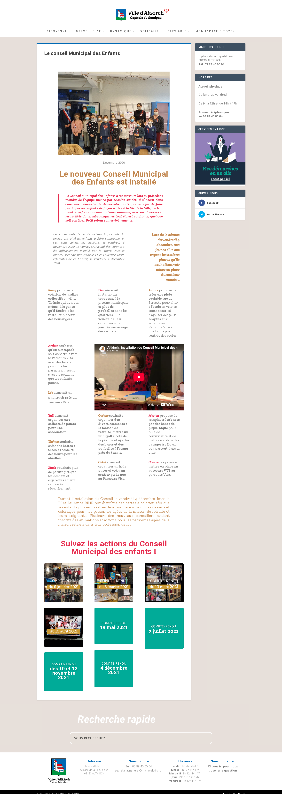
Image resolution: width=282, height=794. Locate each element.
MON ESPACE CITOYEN (215, 31)
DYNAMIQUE (120, 31)
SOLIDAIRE (149, 31)
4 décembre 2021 (113, 670)
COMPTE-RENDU (63, 664)
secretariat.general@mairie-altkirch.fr (139, 770)
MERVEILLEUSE (88, 31)
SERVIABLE (177, 31)
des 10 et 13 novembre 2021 (64, 673)
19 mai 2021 (114, 627)
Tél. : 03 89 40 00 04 (139, 766)
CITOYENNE (57, 31)
